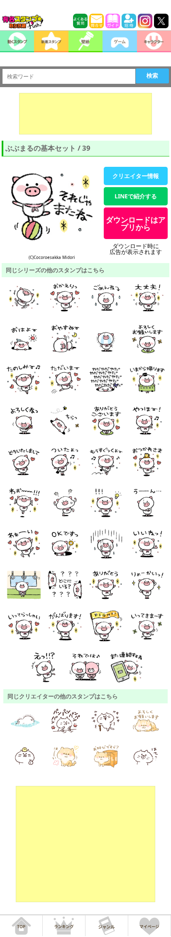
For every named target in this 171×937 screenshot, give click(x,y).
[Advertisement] (85, 113)
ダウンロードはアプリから (136, 223)
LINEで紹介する (136, 196)
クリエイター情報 (135, 176)
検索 (152, 75)
